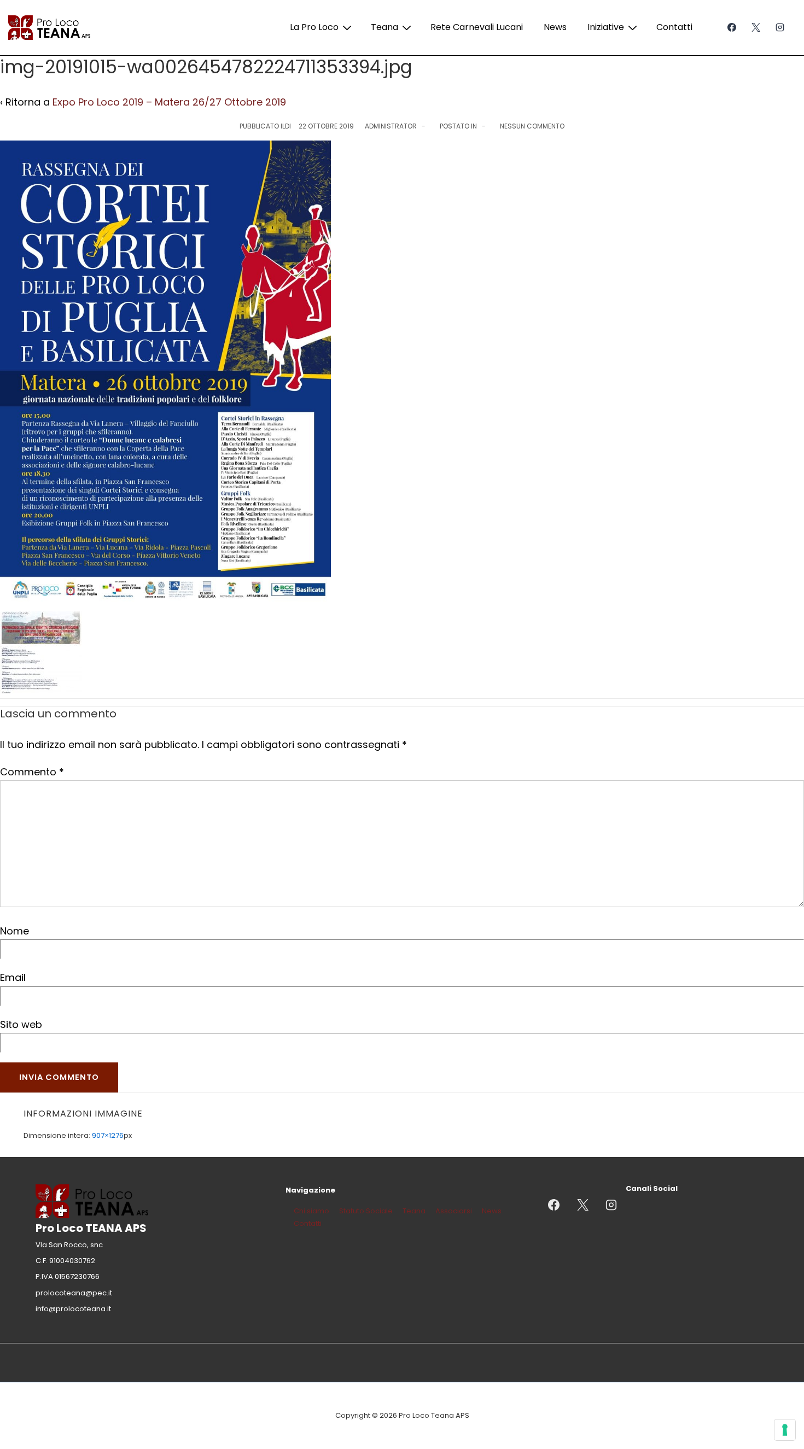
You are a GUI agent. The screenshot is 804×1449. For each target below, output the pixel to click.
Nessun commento (532, 126)
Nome (14, 931)
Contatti (674, 27)
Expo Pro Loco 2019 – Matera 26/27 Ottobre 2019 (169, 102)
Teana (384, 27)
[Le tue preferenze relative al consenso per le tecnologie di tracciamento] (784, 1429)
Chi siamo (311, 1211)
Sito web (21, 1024)
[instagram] (780, 27)
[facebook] (732, 27)
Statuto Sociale (366, 1211)
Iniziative (605, 27)
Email (13, 977)
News (555, 27)
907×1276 (108, 1135)
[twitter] (756, 27)
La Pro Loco (314, 27)
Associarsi (453, 1211)
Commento (32, 772)
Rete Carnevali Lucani (476, 27)
